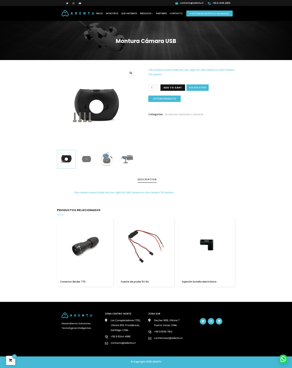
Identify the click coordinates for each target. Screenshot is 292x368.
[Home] (78, 13)
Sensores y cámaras (191, 114)
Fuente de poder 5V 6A (135, 281)
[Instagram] (211, 321)
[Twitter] (203, 321)
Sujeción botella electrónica (199, 281)
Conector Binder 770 (72, 281)
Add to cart (172, 87)
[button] (209, 13)
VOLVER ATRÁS (197, 87)
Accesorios (171, 114)
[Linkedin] (219, 321)
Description (147, 179)
